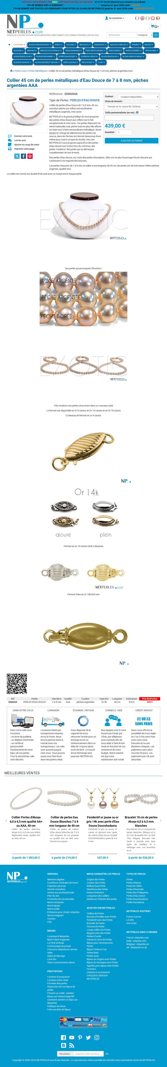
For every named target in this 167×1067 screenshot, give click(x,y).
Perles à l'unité (94, 936)
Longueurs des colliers (98, 895)
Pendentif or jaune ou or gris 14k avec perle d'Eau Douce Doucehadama (102, 821)
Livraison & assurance (58, 977)
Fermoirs (91, 969)
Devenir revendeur (56, 889)
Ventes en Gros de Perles (99, 939)
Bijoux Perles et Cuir (97, 949)
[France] (137, 18)
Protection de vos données (60, 899)
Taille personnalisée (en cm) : (120, 112)
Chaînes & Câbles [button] (88, 56)
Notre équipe (53, 905)
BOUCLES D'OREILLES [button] (118, 45)
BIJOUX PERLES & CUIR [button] (22, 56)
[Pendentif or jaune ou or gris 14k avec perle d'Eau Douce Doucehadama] (102, 798)
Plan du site (53, 895)
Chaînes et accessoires (98, 972)
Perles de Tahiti (134, 886)
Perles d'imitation (95, 892)
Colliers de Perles (95, 913)
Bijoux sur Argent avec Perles (101, 959)
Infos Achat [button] (87, 62)
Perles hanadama (135, 902)
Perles (129, 879)
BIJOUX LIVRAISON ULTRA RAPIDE (82, 5)
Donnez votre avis (23, 136)
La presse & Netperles (58, 936)
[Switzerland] (153, 18)
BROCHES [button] (31, 50)
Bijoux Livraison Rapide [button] (39, 45)
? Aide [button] (100, 62)
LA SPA (130, 920)
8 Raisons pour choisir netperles (63, 912)
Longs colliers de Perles (98, 929)
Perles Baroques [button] (72, 50)
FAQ (49, 922)
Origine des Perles (96, 879)
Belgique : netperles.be (137, 944)
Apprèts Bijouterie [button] (67, 56)
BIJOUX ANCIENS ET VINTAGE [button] (46, 62)
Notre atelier (53, 909)
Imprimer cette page (24, 149)
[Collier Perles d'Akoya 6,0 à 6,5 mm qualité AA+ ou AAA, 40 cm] (26, 798)
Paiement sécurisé (56, 886)
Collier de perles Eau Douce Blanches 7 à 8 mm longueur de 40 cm (64, 821)
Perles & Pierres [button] (133, 50)
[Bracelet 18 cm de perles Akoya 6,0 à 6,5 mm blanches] (141, 798)
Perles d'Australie (135, 889)
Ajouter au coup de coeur (26, 144)
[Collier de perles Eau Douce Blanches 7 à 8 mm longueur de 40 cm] (64, 798)
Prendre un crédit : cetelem (60, 993)
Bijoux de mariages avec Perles (102, 962)
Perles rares (93, 956)
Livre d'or (51, 959)
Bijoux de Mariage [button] (22, 62)
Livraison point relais (57, 980)
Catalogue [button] (18, 45)
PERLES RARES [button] (114, 50)
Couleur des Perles (96, 882)
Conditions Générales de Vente (62, 882)
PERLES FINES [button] (150, 50)
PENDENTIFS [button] (99, 45)
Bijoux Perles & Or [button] (109, 56)
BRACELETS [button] (84, 45)
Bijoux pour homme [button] (44, 56)
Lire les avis (20, 140)
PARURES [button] (135, 45)
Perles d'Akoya (133, 882)
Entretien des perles (57, 983)
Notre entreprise (55, 902)
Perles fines (92, 952)
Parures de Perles (95, 926)
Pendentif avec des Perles (100, 920)
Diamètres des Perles (97, 889)
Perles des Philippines (137, 892)
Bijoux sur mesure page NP (60, 996)
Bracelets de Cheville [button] (50, 50)
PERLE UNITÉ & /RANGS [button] (94, 50)
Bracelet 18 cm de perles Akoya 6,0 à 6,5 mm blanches (141, 821)
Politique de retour (56, 1006)
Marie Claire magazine (58, 939)
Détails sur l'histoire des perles (102, 899)
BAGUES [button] (148, 45)
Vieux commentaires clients (61, 962)
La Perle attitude (55, 943)
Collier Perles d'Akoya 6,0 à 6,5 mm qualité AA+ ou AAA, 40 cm (26, 821)
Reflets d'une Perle (96, 886)
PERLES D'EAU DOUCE (85, 100)
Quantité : (110, 132)
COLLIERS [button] (70, 45)
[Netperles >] (9, 71)
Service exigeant (55, 915)
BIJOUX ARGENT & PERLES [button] (133, 56)
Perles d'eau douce (135, 895)
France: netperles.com (137, 937)
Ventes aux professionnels (60, 892)
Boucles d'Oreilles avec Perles (101, 916)
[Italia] (147, 18)
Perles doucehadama (137, 899)
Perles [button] (58, 45)
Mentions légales (55, 879)
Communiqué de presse (59, 946)
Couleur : (109, 96)
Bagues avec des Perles (98, 933)
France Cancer (133, 916)
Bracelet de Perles (96, 923)
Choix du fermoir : (114, 101)
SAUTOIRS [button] (18, 50)
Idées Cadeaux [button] (69, 62)
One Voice (131, 923)
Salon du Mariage (56, 956)
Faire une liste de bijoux (59, 1009)
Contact (51, 918)
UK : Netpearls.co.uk (136, 947)
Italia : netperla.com (136, 941)
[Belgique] (158, 18)
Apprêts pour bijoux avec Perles (102, 965)
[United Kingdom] (142, 18)
